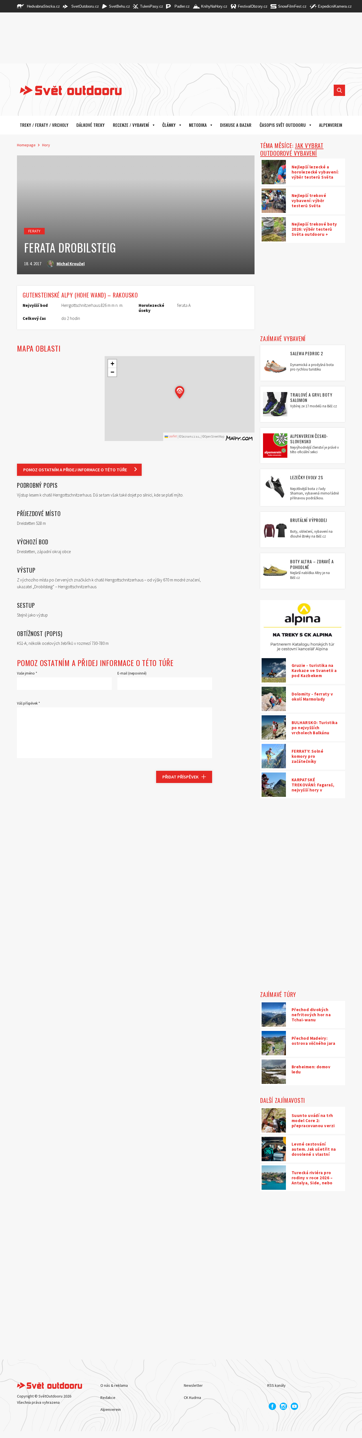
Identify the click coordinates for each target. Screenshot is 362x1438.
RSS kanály (276, 1385)
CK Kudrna (192, 1397)
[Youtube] (294, 1406)
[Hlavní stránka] (66, 90)
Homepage (26, 144)
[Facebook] (272, 1406)
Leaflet (172, 436)
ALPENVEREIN (330, 125)
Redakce (107, 1397)
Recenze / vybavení (131, 125)
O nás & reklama (114, 1385)
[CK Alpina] (302, 628)
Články (169, 125)
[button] (180, 392)
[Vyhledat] (339, 90)
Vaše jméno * (27, 673)
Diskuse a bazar (235, 125)
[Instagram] (283, 1406)
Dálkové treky (90, 125)
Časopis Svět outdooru (283, 125)
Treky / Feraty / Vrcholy (44, 125)
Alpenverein (110, 1409)
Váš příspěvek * (28, 703)
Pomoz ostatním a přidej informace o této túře (75, 469)
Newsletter (193, 1385)
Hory (46, 144)
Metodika (198, 125)
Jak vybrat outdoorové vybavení (292, 149)
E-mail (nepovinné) (131, 673)
